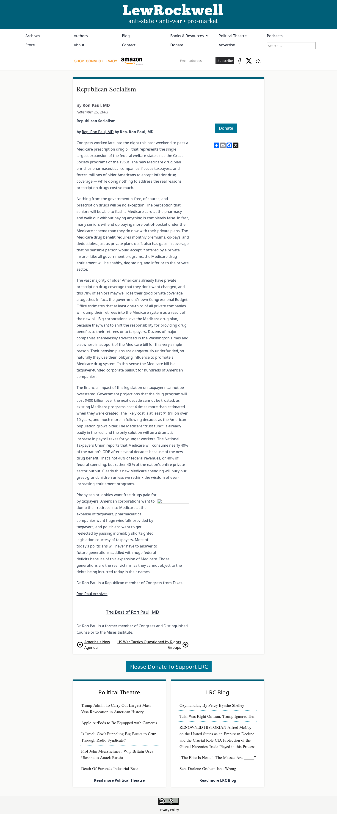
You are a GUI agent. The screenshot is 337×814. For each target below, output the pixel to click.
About (79, 44)
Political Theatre (233, 35)
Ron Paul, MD (96, 105)
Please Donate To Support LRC (168, 666)
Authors (81, 35)
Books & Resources (187, 35)
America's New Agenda (97, 644)
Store (30, 44)
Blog (126, 35)
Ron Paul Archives (92, 593)
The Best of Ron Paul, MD (132, 612)
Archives (32, 35)
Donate (176, 44)
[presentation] (107, 60)
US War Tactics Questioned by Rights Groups (149, 644)
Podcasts (275, 35)
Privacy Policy (168, 810)
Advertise (227, 44)
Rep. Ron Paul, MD (98, 131)
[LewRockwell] (168, 14)
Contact (128, 44)
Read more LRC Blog (217, 780)
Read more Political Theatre (119, 780)
